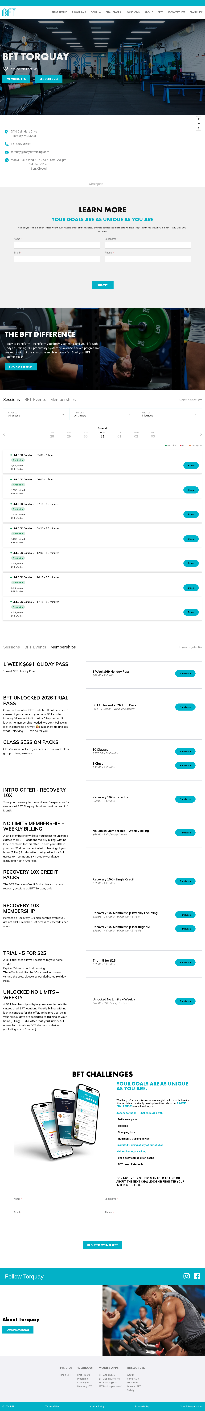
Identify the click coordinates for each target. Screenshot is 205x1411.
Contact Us (133, 1378)
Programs (79, 12)
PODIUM (96, 12)
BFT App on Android (109, 1378)
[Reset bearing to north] (198, 128)
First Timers (83, 1375)
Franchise (196, 12)
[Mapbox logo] (96, 184)
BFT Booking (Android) (110, 1386)
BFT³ (160, 12)
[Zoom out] (198, 123)
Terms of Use (52, 1406)
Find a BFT (65, 1375)
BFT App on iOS (107, 1375)
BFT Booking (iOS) (108, 1382)
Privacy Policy (142, 1406)
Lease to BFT (134, 1386)
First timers (59, 12)
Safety (130, 1390)
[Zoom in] (198, 118)
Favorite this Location (23, 69)
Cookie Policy (97, 1406)
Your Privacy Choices (191, 1406)
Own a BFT (133, 1382)
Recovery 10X (84, 1386)
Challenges (113, 12)
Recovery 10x (176, 12)
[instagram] (186, 1278)
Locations (133, 12)
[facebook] (197, 1278)
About (148, 12)
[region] (145, 151)
